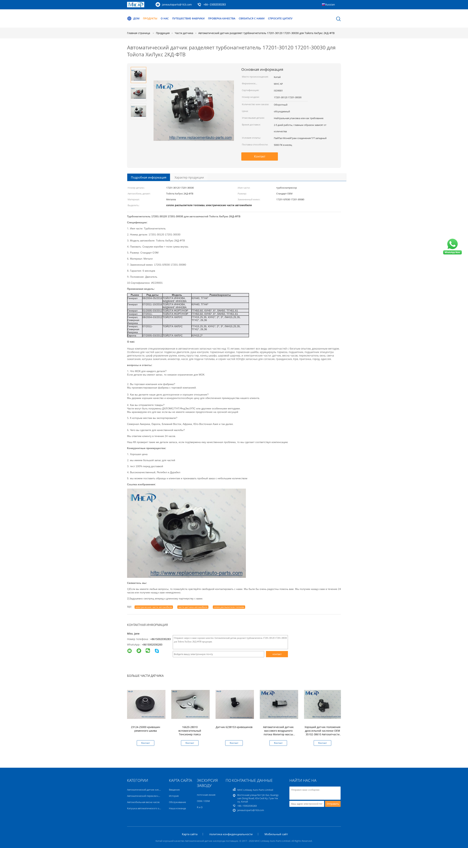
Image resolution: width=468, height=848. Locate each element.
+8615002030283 (160, 639)
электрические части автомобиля (153, 607)
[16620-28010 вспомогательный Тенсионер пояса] (190, 704)
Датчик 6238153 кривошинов (234, 727)
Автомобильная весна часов (143, 802)
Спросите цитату (280, 18)
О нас (165, 18)
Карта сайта (189, 834)
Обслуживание (177, 802)
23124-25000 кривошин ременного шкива (145, 728)
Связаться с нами (252, 18)
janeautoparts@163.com (177, 4)
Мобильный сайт (276, 834)
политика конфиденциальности (231, 834)
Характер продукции (189, 177)
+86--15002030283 (214, 4)
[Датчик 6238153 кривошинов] (235, 704)
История (174, 796)
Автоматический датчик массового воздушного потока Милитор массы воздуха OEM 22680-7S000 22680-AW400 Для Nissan (278, 734)
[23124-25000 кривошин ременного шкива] (146, 704)
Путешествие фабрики (188, 18)
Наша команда (177, 808)
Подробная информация (148, 177)
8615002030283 (152, 644)
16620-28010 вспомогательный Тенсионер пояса (189, 730)
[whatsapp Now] (452, 254)
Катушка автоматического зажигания (148, 808)
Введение (174, 789)
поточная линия (206, 794)
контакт (277, 654)
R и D (200, 807)
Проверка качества (221, 18)
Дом (136, 18)
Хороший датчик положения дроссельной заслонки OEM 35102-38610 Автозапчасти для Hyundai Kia (322, 732)
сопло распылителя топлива (229, 607)
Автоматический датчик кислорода (147, 789)
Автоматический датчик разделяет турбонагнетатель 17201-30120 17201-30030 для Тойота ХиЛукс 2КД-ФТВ (266, 33)
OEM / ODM (203, 801)
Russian (330, 4)
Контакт (259, 156)
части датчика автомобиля (192, 607)
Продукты (150, 18)
